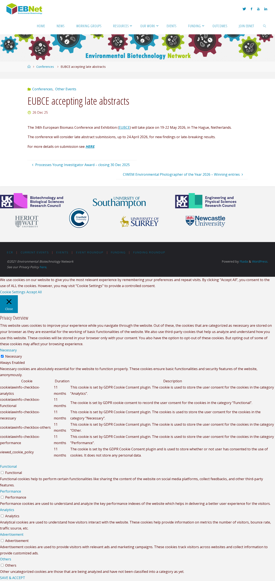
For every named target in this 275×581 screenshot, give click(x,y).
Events (62, 252)
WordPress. (260, 261)
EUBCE (124, 127)
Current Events (35, 252)
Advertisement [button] (11, 534)
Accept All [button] (34, 292)
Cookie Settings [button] (12, 292)
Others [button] (5, 559)
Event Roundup (90, 252)
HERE (90, 146)
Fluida (243, 261)
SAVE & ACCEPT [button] (12, 577)
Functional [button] (8, 466)
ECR (10, 252)
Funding (118, 252)
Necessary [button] (8, 350)
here (43, 267)
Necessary (13, 356)
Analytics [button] (7, 509)
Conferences (45, 67)
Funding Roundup (149, 252)
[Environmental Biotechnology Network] (25, 8)
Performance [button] (10, 491)
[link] (264, 25)
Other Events (65, 89)
